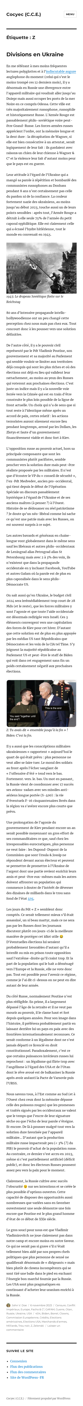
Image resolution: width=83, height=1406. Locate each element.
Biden (45, 1313)
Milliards (11, 1325)
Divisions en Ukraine (35, 54)
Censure (60, 1305)
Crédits (44, 1317)
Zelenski (38, 1325)
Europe (25, 1309)
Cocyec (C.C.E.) (23, 14)
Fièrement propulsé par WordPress (49, 1398)
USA (29, 1313)
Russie (10, 1313)
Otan (69, 1309)
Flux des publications (26, 1367)
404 (31, 898)
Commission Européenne (22, 1317)
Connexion (18, 1361)
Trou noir (24, 1325)
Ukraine (20, 1313)
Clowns (64, 1313)
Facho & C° (37, 1309)
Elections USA (32, 1321)
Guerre (60, 1309)
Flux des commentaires (28, 1372)
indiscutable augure (61, 71)
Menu (70, 14)
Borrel (54, 1313)
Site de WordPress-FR (27, 1377)
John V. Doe (19, 1305)
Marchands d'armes (54, 1321)
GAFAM (50, 1309)
